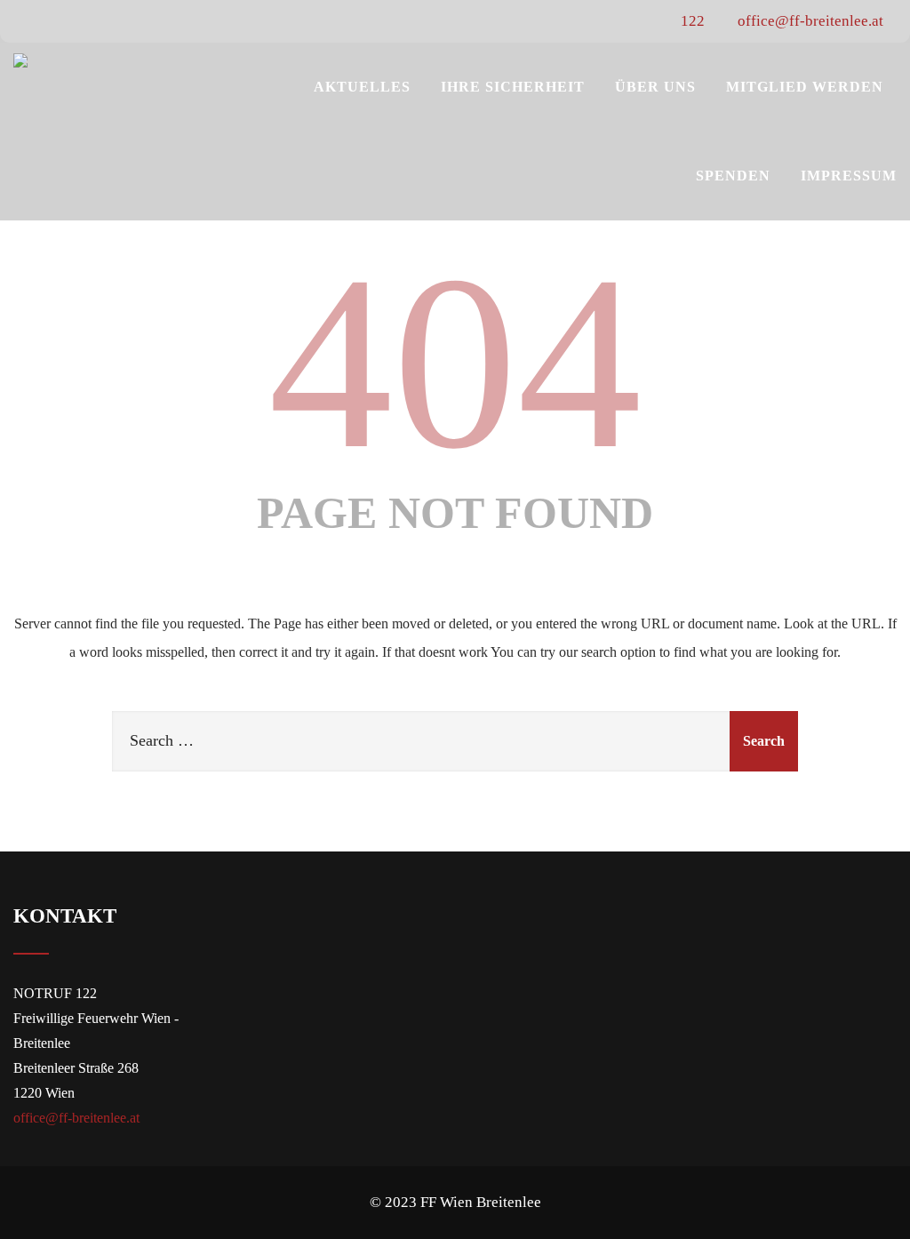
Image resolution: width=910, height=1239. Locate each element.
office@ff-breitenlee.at (808, 20)
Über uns (655, 86)
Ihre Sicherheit (513, 86)
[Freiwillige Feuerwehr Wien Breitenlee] (20, 60)
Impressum (849, 175)
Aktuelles (362, 86)
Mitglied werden (804, 86)
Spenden (733, 175)
